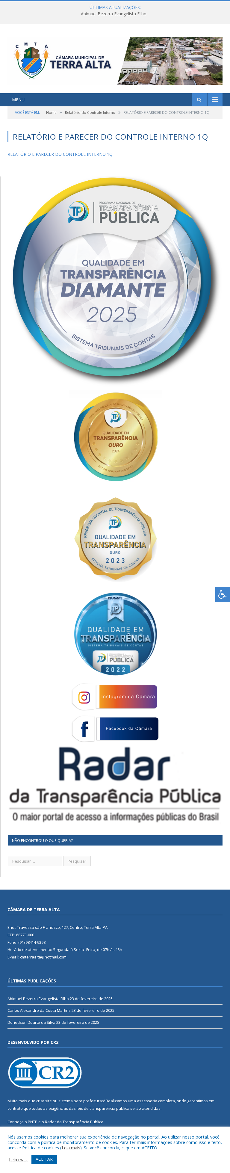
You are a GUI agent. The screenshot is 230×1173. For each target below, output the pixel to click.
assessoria (147, 1100)
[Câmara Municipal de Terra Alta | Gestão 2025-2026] (115, 59)
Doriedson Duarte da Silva (31, 1022)
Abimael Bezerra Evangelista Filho (38, 998)
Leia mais (71, 1147)
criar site (44, 1100)
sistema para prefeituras (81, 1100)
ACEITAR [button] (44, 1159)
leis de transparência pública (103, 1108)
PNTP (32, 1121)
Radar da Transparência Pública (74, 1121)
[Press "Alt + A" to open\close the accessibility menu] (222, 594)
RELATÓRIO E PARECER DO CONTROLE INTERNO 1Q (60, 154)
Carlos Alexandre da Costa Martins (113, 13)
